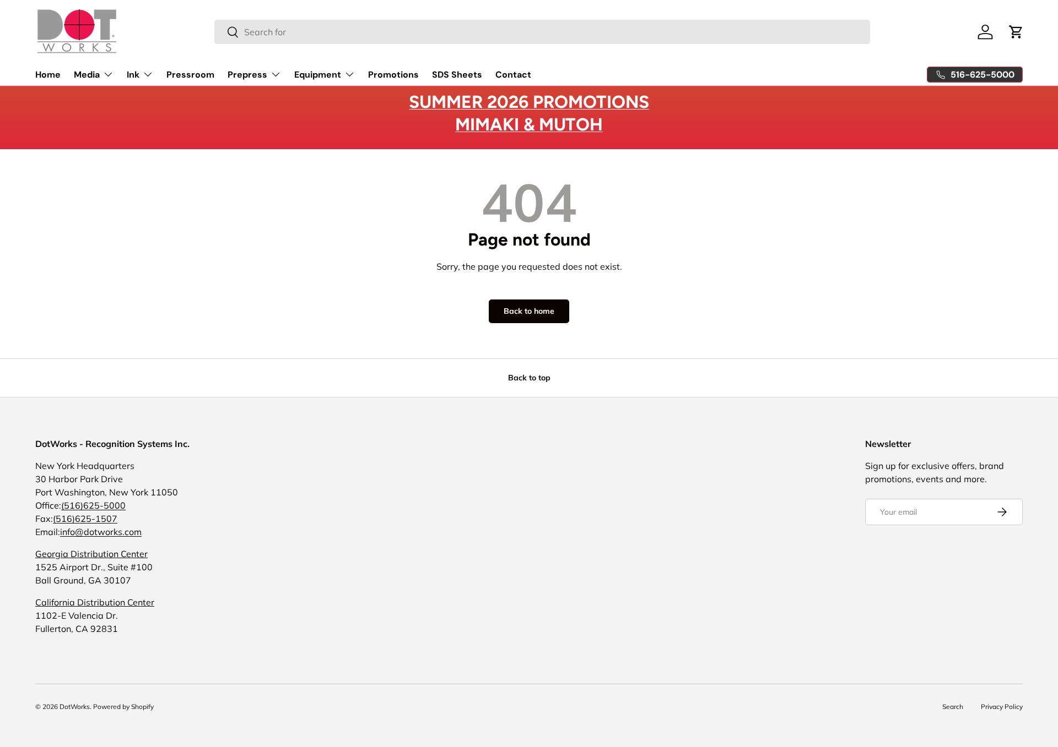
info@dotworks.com (101, 531)
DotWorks (75, 706)
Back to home (529, 311)
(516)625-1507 (85, 518)
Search (952, 706)
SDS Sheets (457, 74)
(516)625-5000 (93, 505)
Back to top (529, 378)
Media (87, 74)
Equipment (317, 74)
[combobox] (542, 32)
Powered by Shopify (123, 706)
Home (48, 74)
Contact (513, 74)
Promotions (393, 74)
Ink (133, 74)
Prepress (247, 74)
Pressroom (190, 74)
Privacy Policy (1002, 706)
